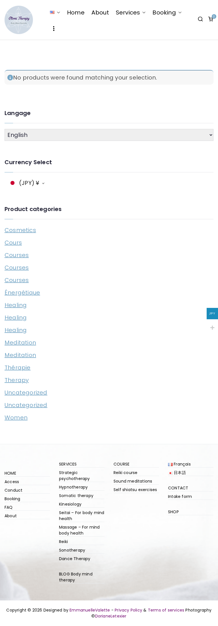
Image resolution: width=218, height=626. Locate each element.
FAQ (9, 507)
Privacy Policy (128, 610)
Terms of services (166, 610)
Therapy (17, 380)
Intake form (180, 496)
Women (16, 417)
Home (76, 12)
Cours (13, 243)
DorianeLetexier (111, 616)
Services (128, 12)
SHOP (173, 512)
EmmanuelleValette (90, 610)
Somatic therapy (76, 495)
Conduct (13, 490)
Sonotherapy (72, 550)
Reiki (63, 541)
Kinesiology (70, 504)
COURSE (121, 464)
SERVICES (68, 464)
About (100, 12)
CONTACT (178, 488)
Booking (164, 12)
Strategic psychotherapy (74, 475)
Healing (16, 305)
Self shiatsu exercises (135, 490)
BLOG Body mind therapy (76, 577)
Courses (17, 255)
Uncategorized (26, 393)
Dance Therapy (75, 559)
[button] (57, 12)
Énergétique (22, 293)
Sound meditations (133, 481)
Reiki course (125, 472)
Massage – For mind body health (79, 530)
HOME (10, 473)
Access (12, 482)
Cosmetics (20, 230)
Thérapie (18, 368)
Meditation (20, 343)
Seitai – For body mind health (81, 515)
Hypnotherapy (73, 487)
